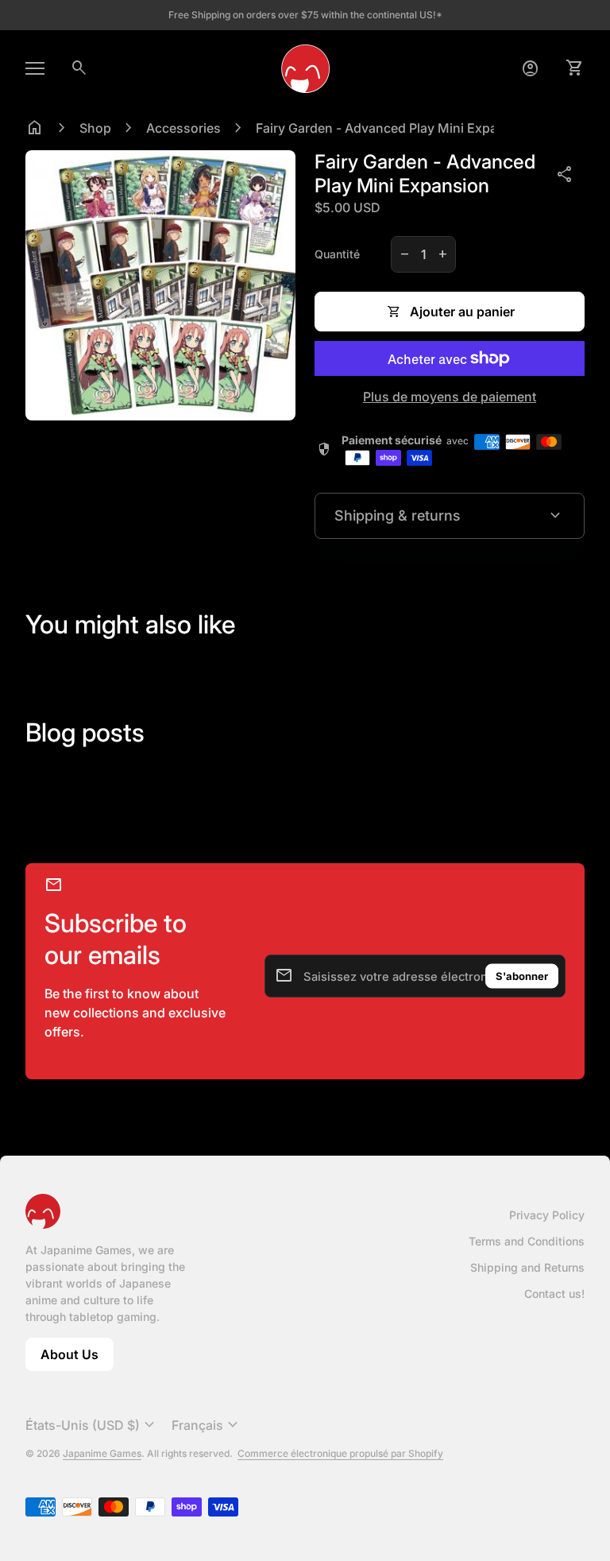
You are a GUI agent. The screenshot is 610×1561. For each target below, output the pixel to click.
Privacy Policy (547, 1215)
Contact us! (554, 1293)
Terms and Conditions (527, 1241)
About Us (77, 1358)
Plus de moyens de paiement (449, 397)
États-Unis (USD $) (92, 1425)
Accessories (183, 128)
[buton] (92, 1425)
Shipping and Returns (527, 1267)
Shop (95, 128)
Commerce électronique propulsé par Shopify (340, 1453)
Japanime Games (102, 1453)
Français (207, 1425)
